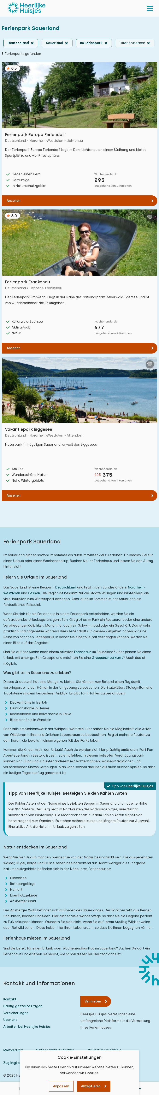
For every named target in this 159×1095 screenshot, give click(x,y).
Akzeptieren (90, 1086)
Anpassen (61, 1086)
